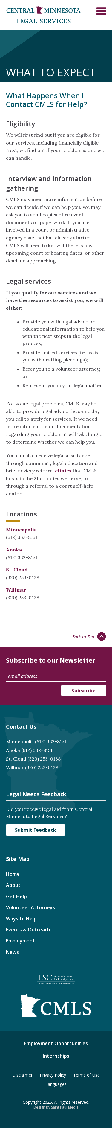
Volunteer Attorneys (30, 907)
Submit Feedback (35, 830)
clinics (63, 471)
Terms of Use (86, 1075)
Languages (56, 1084)
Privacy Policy (53, 1075)
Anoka (14, 550)
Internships (56, 1056)
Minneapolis (21, 530)
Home (13, 874)
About (13, 885)
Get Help (16, 896)
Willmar (16, 590)
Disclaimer (22, 1075)
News (12, 952)
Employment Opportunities (56, 1043)
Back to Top (83, 636)
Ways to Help (21, 918)
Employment (20, 940)
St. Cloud (16, 570)
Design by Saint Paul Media (56, 1107)
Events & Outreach (28, 929)
